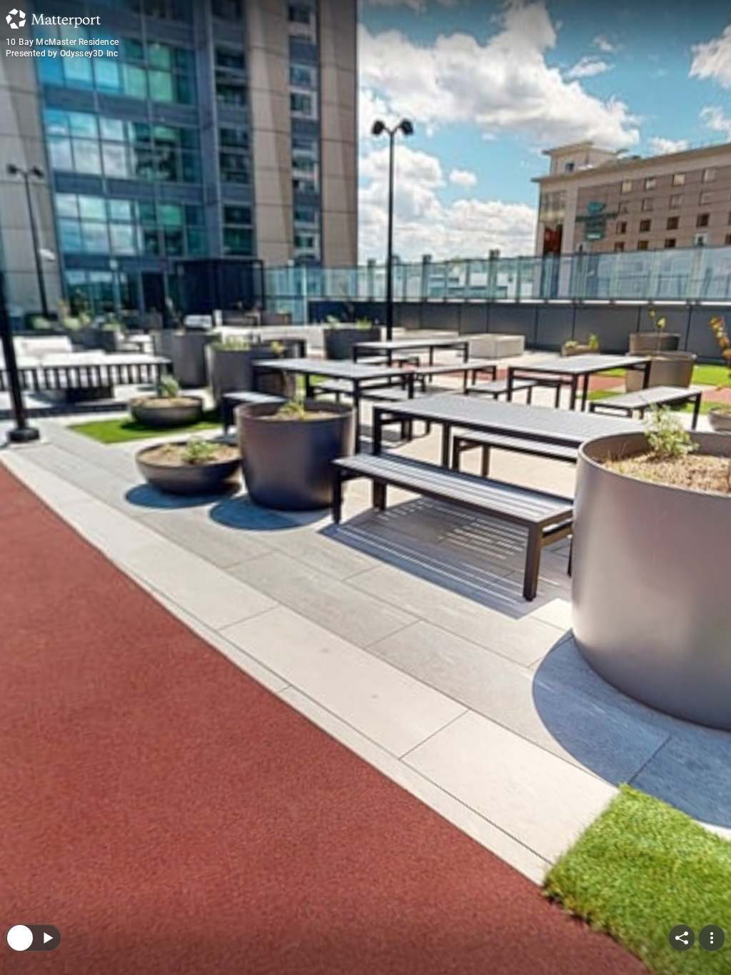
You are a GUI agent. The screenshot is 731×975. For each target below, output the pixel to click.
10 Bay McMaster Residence (62, 42)
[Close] (20, 845)
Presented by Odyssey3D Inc (62, 54)
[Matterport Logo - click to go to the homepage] (53, 18)
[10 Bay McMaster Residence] (365, 487)
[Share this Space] (681, 845)
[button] (75, 909)
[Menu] (711, 845)
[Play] (47, 845)
